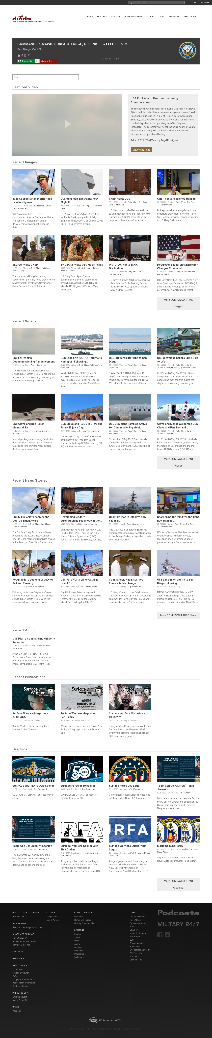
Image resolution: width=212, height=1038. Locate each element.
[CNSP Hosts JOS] (130, 183)
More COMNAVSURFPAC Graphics (178, 884)
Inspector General (138, 933)
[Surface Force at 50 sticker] (82, 770)
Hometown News (133, 16)
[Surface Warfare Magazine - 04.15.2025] (82, 698)
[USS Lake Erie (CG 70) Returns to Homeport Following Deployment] (82, 342)
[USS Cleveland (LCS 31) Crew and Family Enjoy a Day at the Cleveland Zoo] (82, 408)
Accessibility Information (24, 983)
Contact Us (18, 969)
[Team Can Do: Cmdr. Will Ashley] (33, 830)
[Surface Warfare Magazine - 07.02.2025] (33, 698)
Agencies (17, 1011)
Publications (80, 954)
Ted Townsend (40, 789)
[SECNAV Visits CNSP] (33, 249)
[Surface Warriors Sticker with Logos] (130, 830)
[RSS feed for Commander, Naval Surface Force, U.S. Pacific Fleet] (122, 44)
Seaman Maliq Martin (87, 587)
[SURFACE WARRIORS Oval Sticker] (33, 770)
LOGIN (193, 2)
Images (77, 934)
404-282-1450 (19, 917)
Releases (78, 917)
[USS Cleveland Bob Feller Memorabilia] (33, 408)
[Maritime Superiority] (178, 830)
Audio (77, 944)
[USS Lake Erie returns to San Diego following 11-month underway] (178, 564)
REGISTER (205, 2)
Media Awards (53, 920)
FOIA (132, 927)
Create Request (20, 997)
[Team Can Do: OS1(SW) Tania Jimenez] (178, 770)
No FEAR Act (135, 920)
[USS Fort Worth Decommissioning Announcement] (33, 342)
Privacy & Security (21, 973)
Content (115, 16)
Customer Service (21, 986)
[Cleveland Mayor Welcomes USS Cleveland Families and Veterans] (178, 408)
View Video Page (141, 149)
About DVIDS (19, 965)
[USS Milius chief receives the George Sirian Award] (33, 501)
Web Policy (135, 936)
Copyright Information (22, 979)
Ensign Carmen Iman (136, 524)
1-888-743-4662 (20, 938)
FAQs (15, 976)
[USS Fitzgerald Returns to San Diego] (130, 342)
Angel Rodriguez (169, 140)
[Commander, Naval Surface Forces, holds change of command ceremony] (130, 564)
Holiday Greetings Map (84, 923)
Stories (150, 16)
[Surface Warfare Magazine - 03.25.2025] (130, 698)
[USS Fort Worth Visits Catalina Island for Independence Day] (82, 564)
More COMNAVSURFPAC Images (178, 303)
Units (161, 16)
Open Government (138, 923)
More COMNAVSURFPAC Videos (178, 462)
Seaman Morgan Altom (89, 431)
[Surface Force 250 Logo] (130, 770)
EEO (132, 940)
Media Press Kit (20, 1000)
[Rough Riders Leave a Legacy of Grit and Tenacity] (33, 564)
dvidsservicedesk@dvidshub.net (28, 927)
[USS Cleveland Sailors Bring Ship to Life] (178, 342)
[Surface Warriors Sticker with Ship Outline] (82, 830)
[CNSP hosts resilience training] (178, 183)
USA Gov (134, 930)
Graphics (78, 947)
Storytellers (52, 917)
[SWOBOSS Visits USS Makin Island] (82, 249)
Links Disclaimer (137, 917)
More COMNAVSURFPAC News (178, 615)
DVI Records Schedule (140, 950)
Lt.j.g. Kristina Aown (135, 587)
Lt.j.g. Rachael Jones (187, 368)
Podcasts (78, 951)
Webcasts (79, 957)
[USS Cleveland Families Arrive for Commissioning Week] (130, 408)
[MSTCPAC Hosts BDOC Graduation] (130, 249)
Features (102, 16)
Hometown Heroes (82, 920)
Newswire (174, 16)
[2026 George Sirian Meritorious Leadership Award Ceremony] (33, 183)
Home (90, 16)
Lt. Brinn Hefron (37, 587)
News (77, 941)
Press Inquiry (191, 16)
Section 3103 (136, 960)
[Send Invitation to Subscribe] (126, 44)
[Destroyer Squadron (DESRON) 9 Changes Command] (178, 249)
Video (77, 937)
